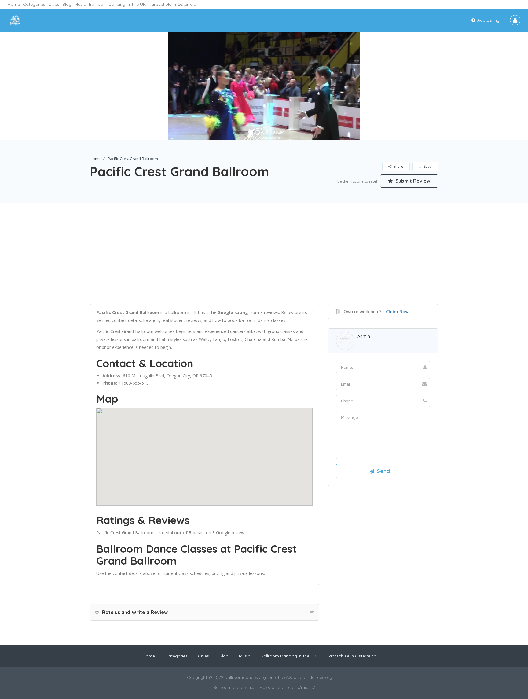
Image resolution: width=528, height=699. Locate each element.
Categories (34, 4)
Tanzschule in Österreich (173, 4)
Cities (53, 4)
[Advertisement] (264, 261)
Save (427, 166)
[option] (264, 86)
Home (14, 4)
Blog (67, 4)
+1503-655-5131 (135, 383)
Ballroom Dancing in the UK (117, 4)
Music (80, 4)
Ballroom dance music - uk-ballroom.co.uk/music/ (264, 687)
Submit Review (412, 181)
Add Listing (488, 20)
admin (364, 336)
